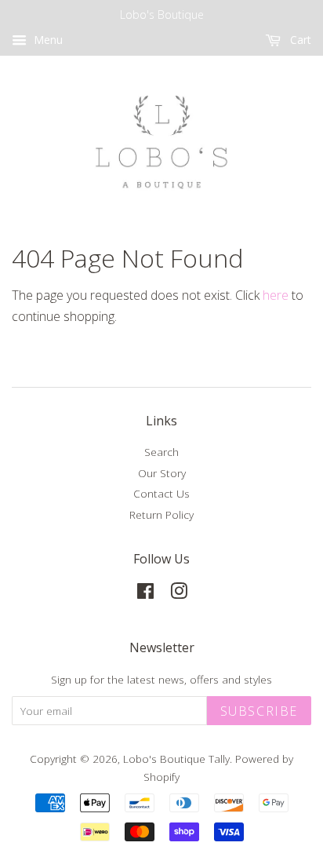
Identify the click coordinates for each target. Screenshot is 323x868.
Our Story (162, 472)
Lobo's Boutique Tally (176, 758)
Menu (47, 39)
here (276, 295)
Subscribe (259, 711)
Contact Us (161, 493)
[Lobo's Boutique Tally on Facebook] (145, 593)
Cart (299, 39)
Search (161, 451)
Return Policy (161, 514)
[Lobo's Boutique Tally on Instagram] (178, 593)
